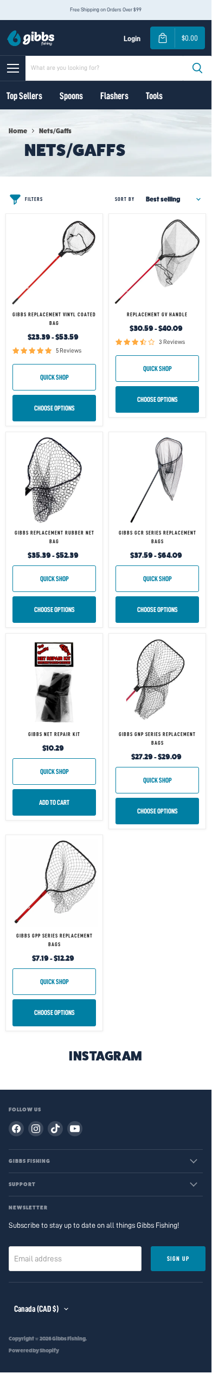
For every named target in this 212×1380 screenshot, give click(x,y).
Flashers (114, 96)
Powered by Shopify (34, 1351)
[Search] (197, 68)
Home (18, 131)
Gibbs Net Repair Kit (54, 734)
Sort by (124, 199)
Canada (36, 1309)
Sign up (178, 1258)
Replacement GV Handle (157, 314)
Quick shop (54, 377)
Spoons (71, 96)
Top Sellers (24, 96)
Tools (154, 96)
